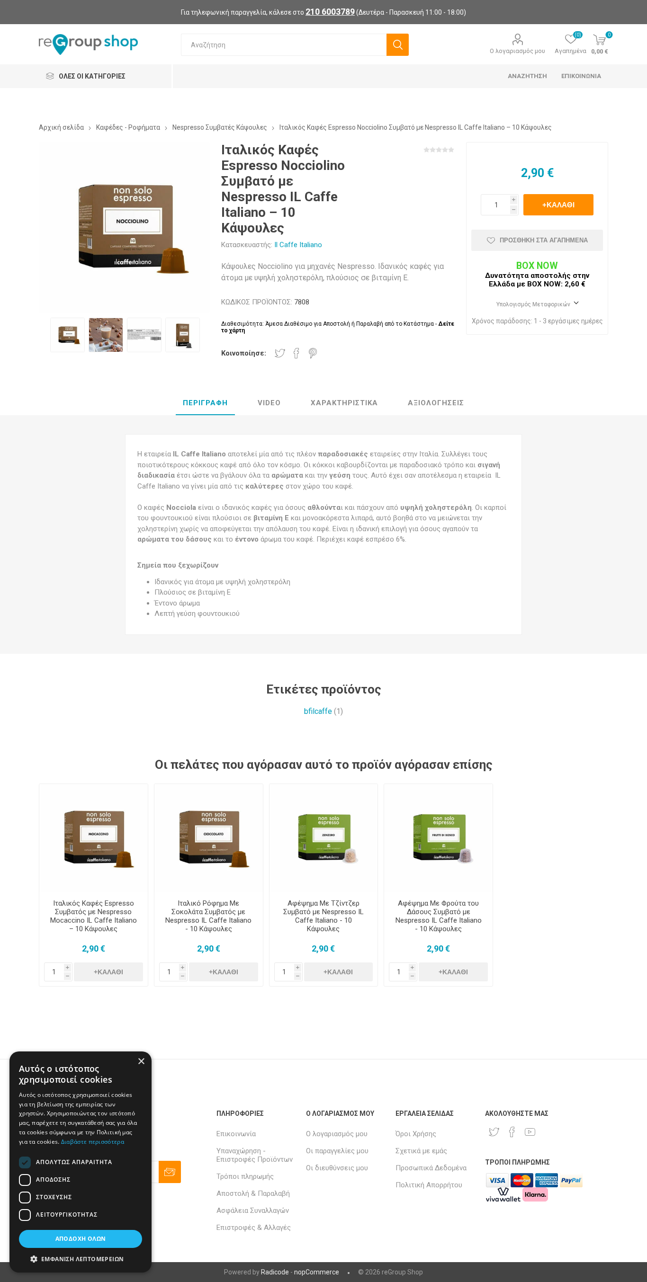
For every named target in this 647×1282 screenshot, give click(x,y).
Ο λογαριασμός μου (517, 50)
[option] (67, 335)
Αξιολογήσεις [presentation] (436, 403)
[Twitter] (494, 1132)
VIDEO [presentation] (269, 403)
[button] (80, 1258)
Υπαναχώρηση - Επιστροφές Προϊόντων (254, 1155)
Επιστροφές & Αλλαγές (253, 1227)
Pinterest (313, 353)
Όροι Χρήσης (415, 1134)
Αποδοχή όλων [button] (80, 1239)
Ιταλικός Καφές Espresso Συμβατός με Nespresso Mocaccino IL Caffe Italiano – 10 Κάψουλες (93, 916)
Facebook (296, 353)
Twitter (280, 353)
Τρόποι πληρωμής (245, 1176)
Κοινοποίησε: (243, 353)
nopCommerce (316, 1272)
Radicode (275, 1272)
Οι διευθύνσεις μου (337, 1168)
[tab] (205, 403)
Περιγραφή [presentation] (205, 403)
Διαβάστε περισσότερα (92, 1142)
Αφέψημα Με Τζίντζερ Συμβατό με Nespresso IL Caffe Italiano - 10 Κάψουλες (323, 916)
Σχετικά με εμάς (421, 1151)
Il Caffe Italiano (298, 244)
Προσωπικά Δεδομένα (431, 1168)
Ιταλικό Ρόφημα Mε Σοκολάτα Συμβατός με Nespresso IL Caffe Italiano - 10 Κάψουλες (208, 916)
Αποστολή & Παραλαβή (253, 1193)
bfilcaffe (318, 711)
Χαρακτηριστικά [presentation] (344, 403)
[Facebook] (512, 1132)
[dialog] (80, 1162)
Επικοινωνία (236, 1134)
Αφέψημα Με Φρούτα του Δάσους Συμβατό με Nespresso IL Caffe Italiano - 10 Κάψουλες (438, 916)
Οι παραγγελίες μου (337, 1151)
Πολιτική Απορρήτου (428, 1185)
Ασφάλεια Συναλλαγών (252, 1210)
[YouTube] (530, 1132)
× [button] (140, 1061)
